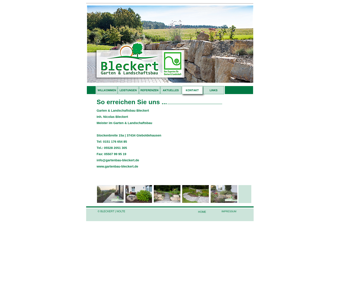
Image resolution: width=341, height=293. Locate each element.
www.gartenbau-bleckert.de (117, 166)
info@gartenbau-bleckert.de (118, 160)
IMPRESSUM (228, 211)
